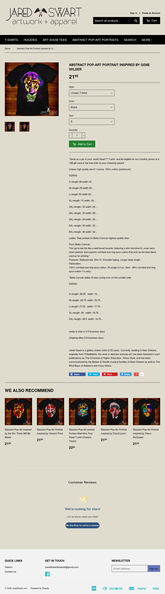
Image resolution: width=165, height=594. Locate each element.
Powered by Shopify (39, 588)
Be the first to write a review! (82, 525)
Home (7, 48)
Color (71, 101)
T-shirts (11, 40)
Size (71, 115)
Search (8, 567)
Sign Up (154, 568)
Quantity (73, 129)
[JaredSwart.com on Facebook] (47, 575)
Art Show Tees (55, 40)
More (146, 40)
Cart (154, 20)
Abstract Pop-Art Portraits (95, 40)
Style (71, 86)
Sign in (133, 13)
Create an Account (151, 13)
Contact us (10, 571)
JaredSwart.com (19, 588)
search (130, 40)
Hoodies (30, 40)
